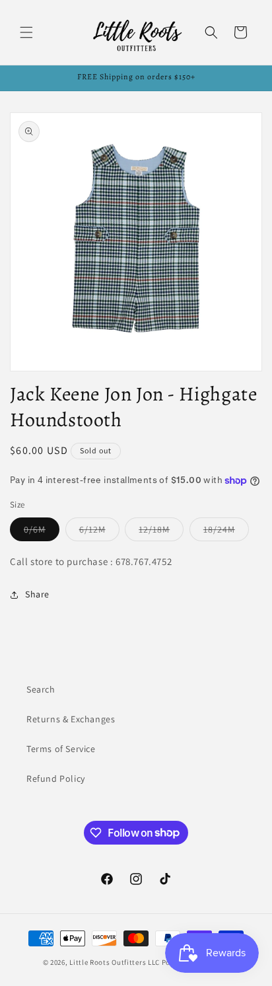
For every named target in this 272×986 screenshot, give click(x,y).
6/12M (99, 532)
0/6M (41, 532)
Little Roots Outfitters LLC (114, 962)
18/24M (226, 532)
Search (40, 689)
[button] (26, 32)
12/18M (161, 532)
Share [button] (37, 594)
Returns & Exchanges (70, 719)
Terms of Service (61, 749)
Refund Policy (55, 778)
